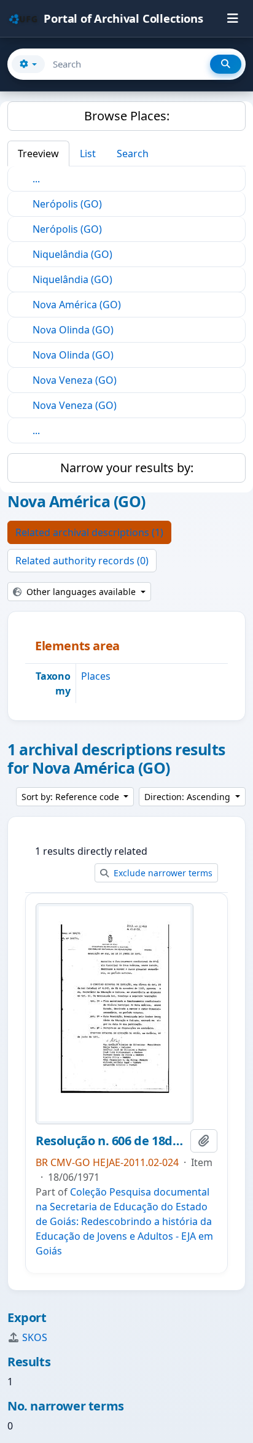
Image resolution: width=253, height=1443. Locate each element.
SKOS (34, 1337)
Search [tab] (133, 153)
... (36, 178)
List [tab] (88, 153)
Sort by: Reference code (71, 797)
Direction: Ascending (188, 797)
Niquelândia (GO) (72, 254)
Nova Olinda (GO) (73, 329)
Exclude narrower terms (161, 873)
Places (96, 676)
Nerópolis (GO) (67, 204)
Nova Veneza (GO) (75, 380)
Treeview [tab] (38, 153)
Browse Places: (126, 115)
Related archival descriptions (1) (89, 532)
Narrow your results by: (126, 467)
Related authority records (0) (82, 560)
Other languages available (81, 591)
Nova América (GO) (77, 304)
